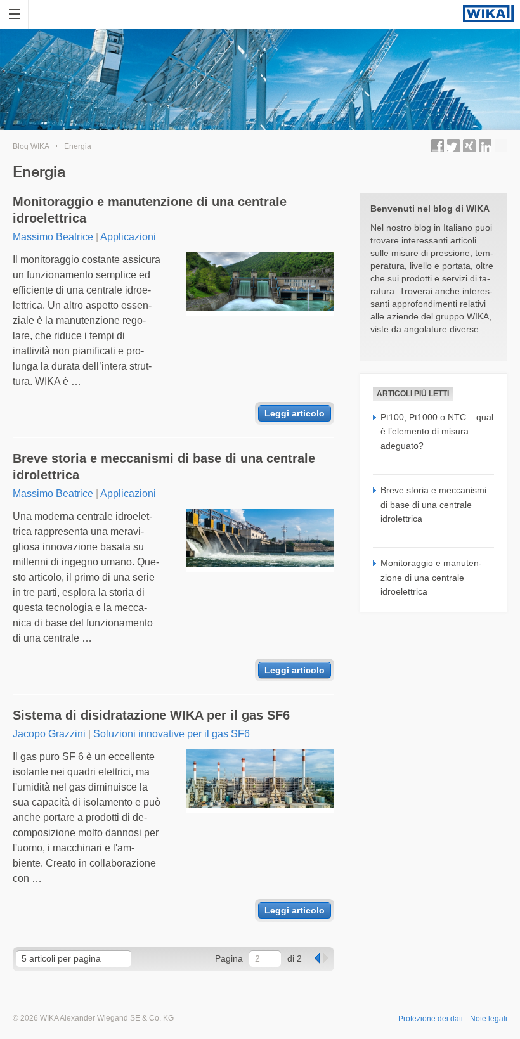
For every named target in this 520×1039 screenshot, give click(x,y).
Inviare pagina (501, 145)
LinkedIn (485, 145)
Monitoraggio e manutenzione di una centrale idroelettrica (150, 210)
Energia (77, 146)
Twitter (453, 145)
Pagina (229, 958)
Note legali (488, 1018)
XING (469, 145)
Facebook (437, 145)
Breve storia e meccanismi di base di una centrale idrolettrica (164, 466)
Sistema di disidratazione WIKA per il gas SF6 (151, 715)
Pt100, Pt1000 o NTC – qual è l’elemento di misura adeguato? (436, 431)
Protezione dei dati (430, 1018)
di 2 (294, 958)
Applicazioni (128, 236)
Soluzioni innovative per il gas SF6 (171, 733)
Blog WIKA (31, 146)
